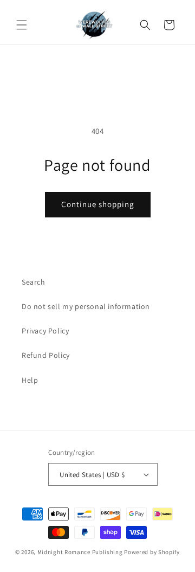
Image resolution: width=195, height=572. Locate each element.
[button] (22, 25)
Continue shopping (97, 204)
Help (30, 380)
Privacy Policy (45, 331)
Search (34, 282)
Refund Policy (46, 355)
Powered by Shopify (152, 552)
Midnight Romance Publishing (80, 552)
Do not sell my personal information (86, 306)
